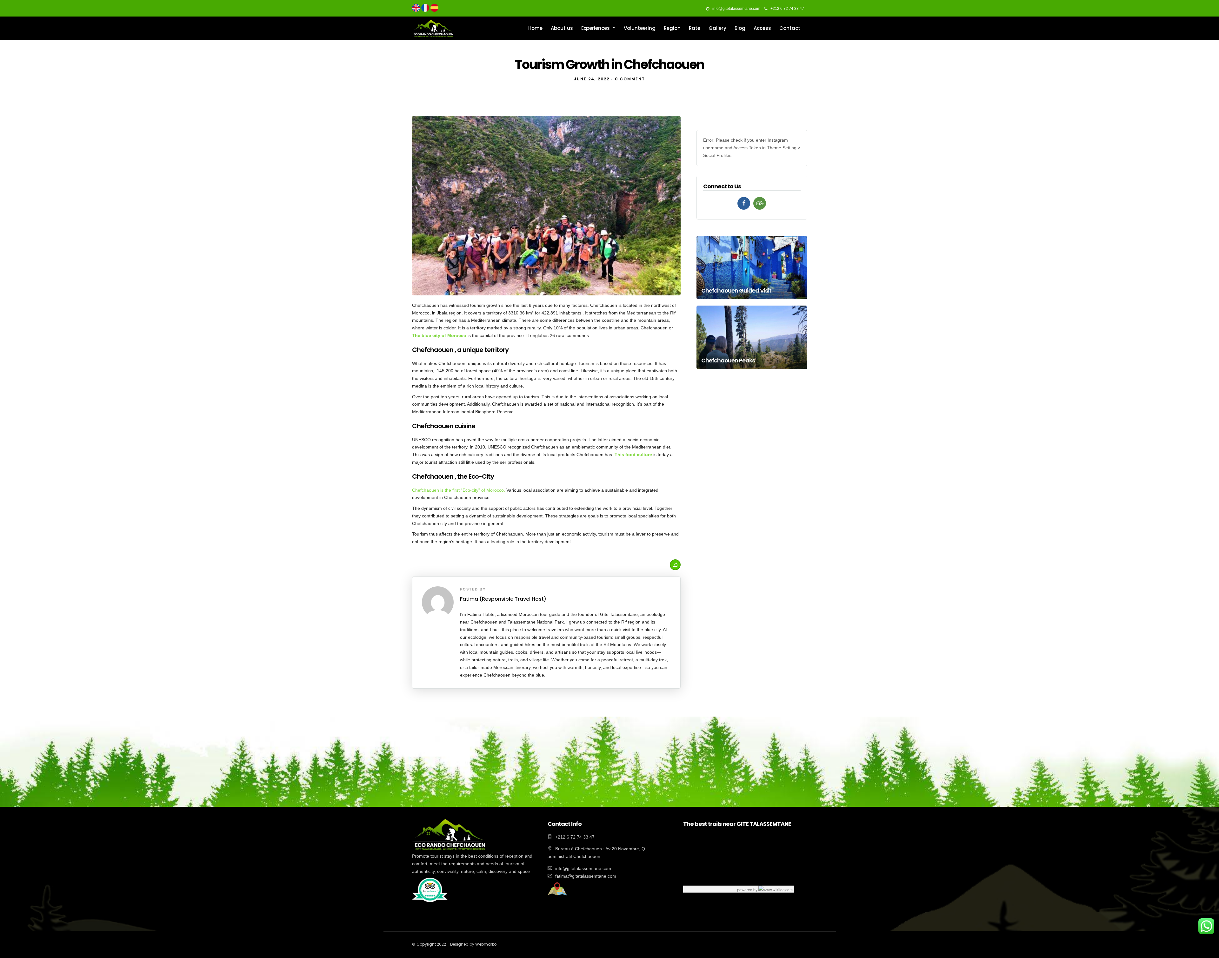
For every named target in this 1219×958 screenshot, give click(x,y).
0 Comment (630, 79)
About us (562, 28)
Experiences (595, 28)
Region (672, 28)
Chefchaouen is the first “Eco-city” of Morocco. (458, 490)
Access (762, 28)
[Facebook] (743, 203)
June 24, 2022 (592, 79)
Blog (740, 28)
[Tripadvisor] (759, 203)
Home (535, 28)
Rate (694, 28)
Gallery (717, 28)
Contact (789, 28)
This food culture (633, 454)
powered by (747, 889)
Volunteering (640, 28)
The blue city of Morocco (439, 335)
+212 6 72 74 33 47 (787, 8)
